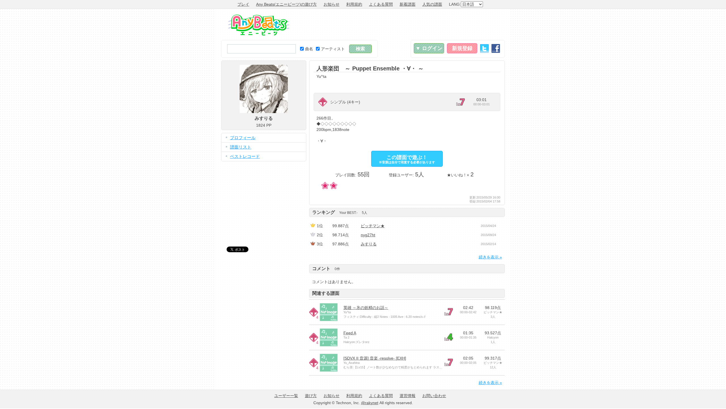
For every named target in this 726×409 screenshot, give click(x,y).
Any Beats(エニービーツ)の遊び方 (286, 4)
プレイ (243, 4)
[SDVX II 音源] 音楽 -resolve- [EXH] (374, 358)
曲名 (309, 49)
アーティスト (333, 49)
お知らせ (331, 4)
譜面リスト (240, 147)
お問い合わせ (434, 395)
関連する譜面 (325, 293)
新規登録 (462, 48)
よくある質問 (381, 4)
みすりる (369, 244)
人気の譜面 (432, 4)
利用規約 (354, 4)
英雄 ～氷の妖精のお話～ (365, 307)
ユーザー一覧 (286, 395)
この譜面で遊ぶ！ (407, 159)
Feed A (349, 333)
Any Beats (258, 25)
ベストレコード (245, 156)
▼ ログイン (428, 48)
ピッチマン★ (373, 226)
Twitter (484, 48)
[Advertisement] (401, 24)
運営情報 (407, 395)
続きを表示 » (490, 257)
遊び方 (311, 395)
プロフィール (243, 137)
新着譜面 (407, 4)
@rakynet (369, 402)
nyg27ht (368, 235)
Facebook (495, 48)
